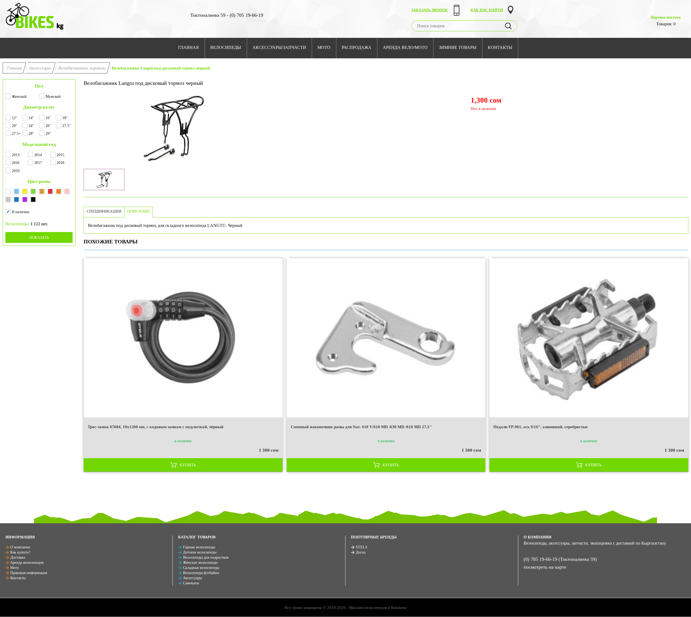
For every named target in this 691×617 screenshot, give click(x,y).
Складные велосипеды (201, 568)
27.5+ (16, 134)
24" (31, 126)
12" (14, 118)
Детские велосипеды (199, 552)
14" (31, 118)
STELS (361, 547)
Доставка (17, 557)
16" (48, 118)
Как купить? (20, 552)
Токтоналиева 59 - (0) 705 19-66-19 (226, 15)
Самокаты (191, 583)
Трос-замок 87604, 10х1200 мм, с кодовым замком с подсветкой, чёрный (155, 427)
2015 (60, 155)
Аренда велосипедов (27, 563)
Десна (360, 552)
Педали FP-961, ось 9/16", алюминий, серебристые (540, 427)
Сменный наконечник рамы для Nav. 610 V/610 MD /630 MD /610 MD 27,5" (361, 427)
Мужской (53, 97)
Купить (187, 465)
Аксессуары (40, 68)
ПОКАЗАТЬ (39, 238)
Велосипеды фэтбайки (201, 573)
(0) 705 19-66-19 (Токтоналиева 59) (560, 559)
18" (65, 118)
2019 (15, 171)
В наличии (20, 212)
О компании (20, 547)
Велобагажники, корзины (82, 68)
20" (14, 126)
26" (48, 126)
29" (48, 134)
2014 (38, 155)
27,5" (66, 126)
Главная (14, 68)
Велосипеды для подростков (206, 557)
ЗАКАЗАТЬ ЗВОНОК (429, 10)
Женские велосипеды (200, 563)
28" (31, 134)
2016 (15, 163)
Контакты (18, 578)
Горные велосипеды (199, 547)
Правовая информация (28, 573)
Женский (19, 97)
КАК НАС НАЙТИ (486, 10)
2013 (15, 155)
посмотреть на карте (545, 567)
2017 (38, 163)
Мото (14, 568)
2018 (60, 163)
